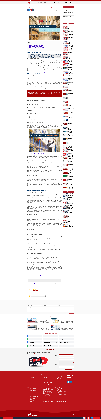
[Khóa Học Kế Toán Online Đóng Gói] (65, 102)
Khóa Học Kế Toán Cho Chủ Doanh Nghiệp (70, 53)
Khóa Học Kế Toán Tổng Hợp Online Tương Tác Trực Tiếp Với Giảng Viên (71, 34)
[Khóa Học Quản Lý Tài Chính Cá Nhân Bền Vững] (65, 98)
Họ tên (56, 355)
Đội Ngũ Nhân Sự (32, 377)
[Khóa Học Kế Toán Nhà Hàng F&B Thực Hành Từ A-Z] (65, 158)
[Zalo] (70, 377)
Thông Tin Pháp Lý (46, 374)
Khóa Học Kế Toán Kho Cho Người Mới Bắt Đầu (70, 161)
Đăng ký (69, 369)
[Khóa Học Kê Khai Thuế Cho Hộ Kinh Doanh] (65, 165)
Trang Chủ (37, 2)
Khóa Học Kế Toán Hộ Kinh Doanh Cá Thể (70, 49)
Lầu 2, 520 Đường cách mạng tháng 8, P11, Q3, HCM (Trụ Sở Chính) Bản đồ (60, 389)
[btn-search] (73, 2)
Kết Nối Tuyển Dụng (46, 2)
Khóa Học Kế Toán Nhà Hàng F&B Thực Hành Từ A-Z (70, 158)
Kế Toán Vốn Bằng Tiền (47, 342)
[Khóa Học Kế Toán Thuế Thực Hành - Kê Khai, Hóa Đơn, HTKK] (65, 42)
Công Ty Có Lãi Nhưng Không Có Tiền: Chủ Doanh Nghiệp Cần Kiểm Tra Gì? (70, 203)
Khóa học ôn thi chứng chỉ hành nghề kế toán (70, 90)
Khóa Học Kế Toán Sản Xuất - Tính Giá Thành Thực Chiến (70, 79)
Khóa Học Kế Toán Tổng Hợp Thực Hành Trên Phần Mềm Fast (70, 139)
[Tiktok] (72, 375)
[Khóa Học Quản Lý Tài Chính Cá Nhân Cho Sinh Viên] (65, 184)
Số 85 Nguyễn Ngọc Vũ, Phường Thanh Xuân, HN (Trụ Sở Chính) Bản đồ (47, 392)
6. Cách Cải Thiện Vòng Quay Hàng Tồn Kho (36, 50)
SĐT (55, 357)
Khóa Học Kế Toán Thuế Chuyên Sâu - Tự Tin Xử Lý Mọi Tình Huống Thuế (70, 46)
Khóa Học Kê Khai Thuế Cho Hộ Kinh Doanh (70, 165)
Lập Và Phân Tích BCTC (47, 345)
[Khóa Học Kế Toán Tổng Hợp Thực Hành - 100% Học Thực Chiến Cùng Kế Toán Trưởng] (65, 31)
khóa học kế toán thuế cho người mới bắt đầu (50, 275)
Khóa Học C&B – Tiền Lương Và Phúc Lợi (70, 120)
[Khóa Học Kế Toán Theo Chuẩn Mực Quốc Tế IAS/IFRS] (65, 135)
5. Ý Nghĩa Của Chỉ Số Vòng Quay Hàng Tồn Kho (36, 48)
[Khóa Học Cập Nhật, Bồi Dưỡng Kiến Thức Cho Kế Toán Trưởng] (65, 180)
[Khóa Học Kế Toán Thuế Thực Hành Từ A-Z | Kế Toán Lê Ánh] (65, 187)
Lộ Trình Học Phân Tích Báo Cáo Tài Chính (37, 153)
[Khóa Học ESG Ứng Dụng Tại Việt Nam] (65, 176)
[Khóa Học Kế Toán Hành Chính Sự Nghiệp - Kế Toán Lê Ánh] (65, 57)
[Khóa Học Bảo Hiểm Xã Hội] (65, 124)
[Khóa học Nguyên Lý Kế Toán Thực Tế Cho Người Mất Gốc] (65, 27)
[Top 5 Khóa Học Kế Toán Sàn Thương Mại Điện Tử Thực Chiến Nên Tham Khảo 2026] (65, 225)
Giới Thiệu (31, 376)
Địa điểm (56, 364)
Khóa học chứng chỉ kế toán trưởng (70, 38)
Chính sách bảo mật (46, 376)
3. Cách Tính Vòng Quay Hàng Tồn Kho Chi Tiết (36, 46)
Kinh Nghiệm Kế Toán (57, 2)
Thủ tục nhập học (45, 378)
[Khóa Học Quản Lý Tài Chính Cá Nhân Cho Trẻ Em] (65, 143)
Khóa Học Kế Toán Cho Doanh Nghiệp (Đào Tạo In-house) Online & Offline (70, 68)
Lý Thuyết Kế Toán (31, 342)
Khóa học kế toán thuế (33, 390)
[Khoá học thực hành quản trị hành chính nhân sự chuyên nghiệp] (65, 116)
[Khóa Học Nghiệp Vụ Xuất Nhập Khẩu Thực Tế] (65, 113)
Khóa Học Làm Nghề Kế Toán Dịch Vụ (70, 173)
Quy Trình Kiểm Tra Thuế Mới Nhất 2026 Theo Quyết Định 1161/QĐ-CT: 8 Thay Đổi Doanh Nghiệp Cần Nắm (71, 212)
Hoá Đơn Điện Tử (31, 345)
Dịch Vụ (70, 2)
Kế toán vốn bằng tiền (66, 8)
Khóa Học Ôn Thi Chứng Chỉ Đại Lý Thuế (70, 94)
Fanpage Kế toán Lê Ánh (66, 190)
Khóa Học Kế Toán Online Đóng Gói (70, 101)
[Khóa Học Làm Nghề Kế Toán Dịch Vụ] (65, 173)
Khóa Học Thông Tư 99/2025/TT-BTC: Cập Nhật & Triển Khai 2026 (71, 169)
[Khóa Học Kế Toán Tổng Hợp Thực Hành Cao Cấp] (65, 131)
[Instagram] (68, 377)
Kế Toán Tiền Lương (63, 345)
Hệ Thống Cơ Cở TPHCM (60, 387)
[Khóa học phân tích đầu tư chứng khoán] (65, 109)
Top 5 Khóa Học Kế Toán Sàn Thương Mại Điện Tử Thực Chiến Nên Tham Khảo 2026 (70, 226)
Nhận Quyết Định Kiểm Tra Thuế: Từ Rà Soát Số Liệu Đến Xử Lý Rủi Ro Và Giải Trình (70, 221)
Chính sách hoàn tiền (46, 381)
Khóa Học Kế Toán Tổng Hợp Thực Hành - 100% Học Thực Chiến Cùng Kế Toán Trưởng (70, 31)
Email (56, 359)
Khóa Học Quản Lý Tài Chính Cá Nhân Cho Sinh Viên (70, 184)
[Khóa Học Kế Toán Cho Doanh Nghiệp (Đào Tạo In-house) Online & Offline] (65, 68)
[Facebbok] (68, 375)
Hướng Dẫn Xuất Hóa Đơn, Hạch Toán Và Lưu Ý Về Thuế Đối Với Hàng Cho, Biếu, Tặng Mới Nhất (71, 217)
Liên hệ (70, 0)
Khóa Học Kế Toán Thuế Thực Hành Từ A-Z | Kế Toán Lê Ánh (70, 188)
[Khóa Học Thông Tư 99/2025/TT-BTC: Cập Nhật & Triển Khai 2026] (65, 169)
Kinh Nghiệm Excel (63, 339)
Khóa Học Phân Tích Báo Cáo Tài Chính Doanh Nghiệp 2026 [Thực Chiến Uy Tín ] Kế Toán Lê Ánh (70, 155)
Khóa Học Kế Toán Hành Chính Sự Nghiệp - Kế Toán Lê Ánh (70, 57)
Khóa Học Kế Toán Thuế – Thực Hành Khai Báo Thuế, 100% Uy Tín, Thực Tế (70, 147)
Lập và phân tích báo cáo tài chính (67, 18)
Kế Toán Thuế (58, 377)
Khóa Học (41, 2)
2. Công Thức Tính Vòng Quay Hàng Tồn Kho (36, 45)
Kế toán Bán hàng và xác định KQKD (67, 16)
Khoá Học (31, 387)
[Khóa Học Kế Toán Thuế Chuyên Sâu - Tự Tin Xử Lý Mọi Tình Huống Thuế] (65, 46)
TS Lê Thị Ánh (59, 10)
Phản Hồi (52, 2)
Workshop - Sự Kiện (65, 2)
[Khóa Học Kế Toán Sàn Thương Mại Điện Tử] (65, 150)
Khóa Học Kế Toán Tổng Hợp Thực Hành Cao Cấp (70, 132)
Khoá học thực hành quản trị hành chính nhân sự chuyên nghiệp (71, 117)
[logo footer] (32, 416)
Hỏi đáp (73, 0)
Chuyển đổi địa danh (59, 381)
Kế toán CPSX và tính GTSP (66, 14)
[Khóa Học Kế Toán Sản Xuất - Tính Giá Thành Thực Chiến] (65, 79)
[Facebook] (27, 0)
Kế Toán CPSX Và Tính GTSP (64, 342)
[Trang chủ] (30, 2)
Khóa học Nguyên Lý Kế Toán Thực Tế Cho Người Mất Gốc (71, 27)
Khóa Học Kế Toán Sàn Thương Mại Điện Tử (70, 150)
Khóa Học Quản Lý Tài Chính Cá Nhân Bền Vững (70, 98)
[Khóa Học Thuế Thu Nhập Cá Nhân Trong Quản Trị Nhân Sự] (65, 128)
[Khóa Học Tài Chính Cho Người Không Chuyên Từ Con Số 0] (65, 61)
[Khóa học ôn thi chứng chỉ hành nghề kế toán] (65, 90)
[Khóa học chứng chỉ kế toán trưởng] (65, 38)
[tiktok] (33, 0)
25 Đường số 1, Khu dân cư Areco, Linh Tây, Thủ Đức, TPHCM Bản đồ (61, 394)
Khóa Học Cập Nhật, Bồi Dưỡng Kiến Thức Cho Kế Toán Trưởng (70, 180)
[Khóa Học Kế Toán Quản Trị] (65, 105)
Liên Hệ (31, 378)
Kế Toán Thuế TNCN (32, 339)
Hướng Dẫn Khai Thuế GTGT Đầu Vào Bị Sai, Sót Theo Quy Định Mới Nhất (71, 194)
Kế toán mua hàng (65, 10)
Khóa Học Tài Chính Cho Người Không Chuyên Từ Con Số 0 (71, 61)
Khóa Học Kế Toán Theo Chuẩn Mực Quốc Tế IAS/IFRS (70, 135)
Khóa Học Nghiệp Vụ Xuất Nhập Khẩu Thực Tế (71, 113)
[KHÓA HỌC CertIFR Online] (65, 75)
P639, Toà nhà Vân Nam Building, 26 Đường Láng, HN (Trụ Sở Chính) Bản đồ (48, 389)
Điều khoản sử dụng (46, 377)
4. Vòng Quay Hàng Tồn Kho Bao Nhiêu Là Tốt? (36, 47)
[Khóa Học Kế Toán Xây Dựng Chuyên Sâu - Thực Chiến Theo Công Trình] (65, 72)
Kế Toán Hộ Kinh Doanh (60, 378)
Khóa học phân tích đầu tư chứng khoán (71, 109)
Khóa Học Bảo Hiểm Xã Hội (70, 124)
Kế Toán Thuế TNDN (47, 339)
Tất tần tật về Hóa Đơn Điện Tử (67, 21)
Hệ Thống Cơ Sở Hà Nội (47, 387)
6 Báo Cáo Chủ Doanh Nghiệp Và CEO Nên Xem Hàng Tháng (71, 198)
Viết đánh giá (35, 290)
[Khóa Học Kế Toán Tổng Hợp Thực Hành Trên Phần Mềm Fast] (65, 139)
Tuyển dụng (67, 0)
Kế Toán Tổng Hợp (59, 376)
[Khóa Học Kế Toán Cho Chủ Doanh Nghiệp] (65, 53)
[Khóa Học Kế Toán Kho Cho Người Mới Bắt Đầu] (65, 161)
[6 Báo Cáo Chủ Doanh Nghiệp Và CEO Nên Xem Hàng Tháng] (65, 198)
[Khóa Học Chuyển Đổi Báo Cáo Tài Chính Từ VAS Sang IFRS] (65, 83)
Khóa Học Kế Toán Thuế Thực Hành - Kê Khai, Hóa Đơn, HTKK (70, 42)
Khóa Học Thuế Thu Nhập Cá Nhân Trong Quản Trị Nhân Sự (71, 128)
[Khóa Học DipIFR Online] (65, 87)
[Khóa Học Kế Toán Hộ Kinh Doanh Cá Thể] (65, 49)
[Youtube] (30, 0)
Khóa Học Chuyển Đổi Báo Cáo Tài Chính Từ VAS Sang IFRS (70, 83)
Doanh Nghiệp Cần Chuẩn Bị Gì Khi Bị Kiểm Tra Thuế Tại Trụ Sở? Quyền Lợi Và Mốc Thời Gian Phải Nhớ (70, 207)
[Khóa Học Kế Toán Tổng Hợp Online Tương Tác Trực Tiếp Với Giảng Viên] (65, 34)
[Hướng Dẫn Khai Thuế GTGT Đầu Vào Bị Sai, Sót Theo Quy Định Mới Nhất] (65, 195)
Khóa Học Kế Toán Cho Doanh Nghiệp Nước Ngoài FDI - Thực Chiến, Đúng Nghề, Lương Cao (70, 65)
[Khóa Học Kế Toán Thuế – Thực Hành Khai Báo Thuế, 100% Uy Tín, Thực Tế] (65, 147)
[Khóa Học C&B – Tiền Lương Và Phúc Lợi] (65, 120)
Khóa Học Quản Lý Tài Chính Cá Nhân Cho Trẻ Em (70, 143)
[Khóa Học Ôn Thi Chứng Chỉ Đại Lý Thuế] (65, 94)
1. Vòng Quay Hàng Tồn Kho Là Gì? (34, 44)
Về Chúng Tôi (31, 374)
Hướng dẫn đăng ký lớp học (47, 384)
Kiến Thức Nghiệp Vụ (60, 374)
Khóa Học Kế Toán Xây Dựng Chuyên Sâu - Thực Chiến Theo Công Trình (70, 72)
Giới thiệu (64, 0)
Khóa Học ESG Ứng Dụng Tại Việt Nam (70, 176)
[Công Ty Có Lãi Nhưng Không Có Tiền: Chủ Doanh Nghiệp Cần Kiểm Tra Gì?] (65, 202)
